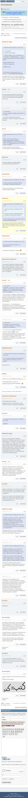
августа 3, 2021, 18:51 (6, 44)
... (13, 33)
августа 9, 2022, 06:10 (6, 619)
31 (10, 35)
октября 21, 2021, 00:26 (6, 415)
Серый (6, 653)
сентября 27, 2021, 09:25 (7, 319)
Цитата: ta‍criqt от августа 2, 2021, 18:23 (13, 47)
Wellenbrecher (8, 348)
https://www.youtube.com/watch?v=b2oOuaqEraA (11, 141)
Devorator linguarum (10, 259)
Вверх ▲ (16, 793)
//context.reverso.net (7, 383)
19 (15, 33)
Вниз (2, 33)
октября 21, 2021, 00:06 (6, 398)
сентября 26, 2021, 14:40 (7, 159)
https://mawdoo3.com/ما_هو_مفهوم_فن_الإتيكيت (8, 63)
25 (25, 33)
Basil (5, 374)
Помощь (12, 793)
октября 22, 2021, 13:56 (6, 463)
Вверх (2, 703)
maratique (7, 617)
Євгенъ (6, 157)
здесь (23, 12)
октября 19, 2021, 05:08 (6, 376)
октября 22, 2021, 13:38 (6, 435)
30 (8, 35)
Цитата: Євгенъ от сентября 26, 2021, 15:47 (14, 241)
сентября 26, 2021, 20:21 (7, 238)
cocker (5, 413)
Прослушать (4, 761)
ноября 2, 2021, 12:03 (6, 602)
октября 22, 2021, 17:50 (6, 542)
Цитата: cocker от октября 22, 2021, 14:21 (14, 545)
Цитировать (22, 84)
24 (23, 33)
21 (18, 33)
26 (1, 35)
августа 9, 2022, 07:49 (6, 655)
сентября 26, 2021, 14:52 (7, 176)
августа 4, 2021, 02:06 (6, 91)
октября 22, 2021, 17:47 (6, 511)
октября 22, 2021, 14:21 (6, 486)
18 (14, 33)
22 (20, 33)
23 (22, 33)
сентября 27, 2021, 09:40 (7, 350)
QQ (17, 84)
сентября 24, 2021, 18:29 (7, 131)
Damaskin (7, 174)
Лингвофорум (6, 5)
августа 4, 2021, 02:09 (6, 108)
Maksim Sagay (8, 42)
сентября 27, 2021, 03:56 (7, 282)
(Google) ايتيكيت (7, 66)
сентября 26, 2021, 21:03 (7, 261)
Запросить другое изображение (15, 761)
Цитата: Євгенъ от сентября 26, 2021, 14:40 (14, 179)
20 (17, 33)
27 (3, 35)
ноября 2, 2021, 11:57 (6, 576)
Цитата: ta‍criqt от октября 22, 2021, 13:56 (14, 514)
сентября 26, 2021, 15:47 (7, 200)
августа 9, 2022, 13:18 (6, 673)
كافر (5, 129)
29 (7, 35)
